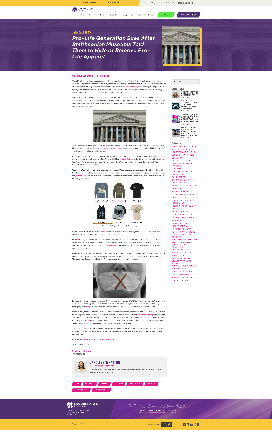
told (126, 253)
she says (104, 231)
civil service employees (132, 86)
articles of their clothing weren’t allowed (107, 148)
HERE (90, 320)
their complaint (111, 245)
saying (87, 307)
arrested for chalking (145, 314)
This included (125, 159)
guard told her (80, 176)
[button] (113, 3)
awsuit (80, 239)
